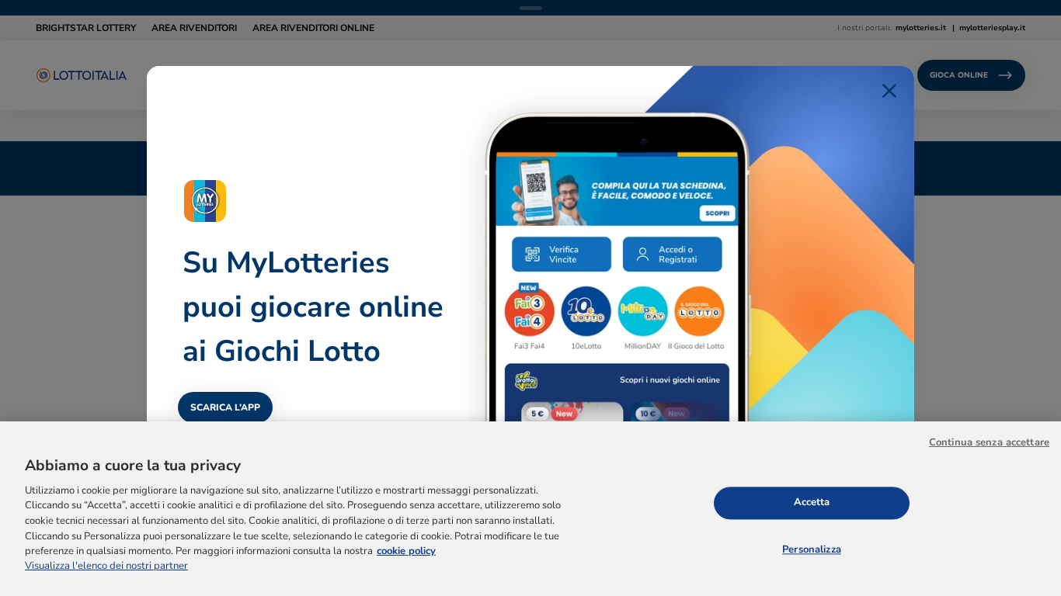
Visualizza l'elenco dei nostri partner (106, 566)
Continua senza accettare (989, 442)
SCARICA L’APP (225, 407)
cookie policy (406, 551)
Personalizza (811, 549)
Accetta (812, 502)
